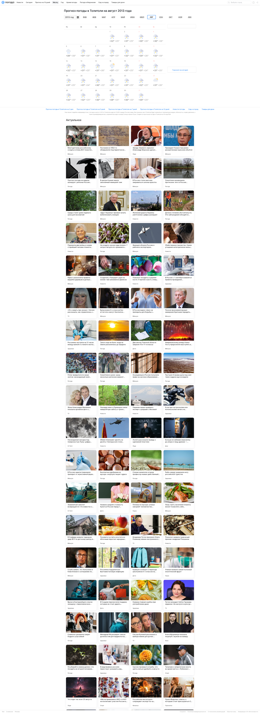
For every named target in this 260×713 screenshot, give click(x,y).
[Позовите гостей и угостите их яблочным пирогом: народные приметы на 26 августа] (114, 530)
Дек (189, 17)
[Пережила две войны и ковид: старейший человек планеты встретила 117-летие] (81, 238)
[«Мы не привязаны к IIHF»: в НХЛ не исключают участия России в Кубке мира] (114, 692)
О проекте (183, 711)
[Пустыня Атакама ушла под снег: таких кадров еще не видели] (179, 368)
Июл (142, 17)
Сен (161, 17)
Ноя (180, 17)
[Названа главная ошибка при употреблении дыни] (146, 595)
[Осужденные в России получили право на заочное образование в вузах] (146, 368)
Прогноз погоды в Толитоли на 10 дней (154, 109)
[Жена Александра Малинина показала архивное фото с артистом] (81, 400)
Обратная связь (231, 711)
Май (123, 17)
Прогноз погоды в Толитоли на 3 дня (59, 109)
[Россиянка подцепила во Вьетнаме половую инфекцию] (114, 562)
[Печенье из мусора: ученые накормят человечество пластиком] (146, 498)
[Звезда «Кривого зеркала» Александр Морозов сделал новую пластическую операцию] (146, 141)
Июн (132, 17)
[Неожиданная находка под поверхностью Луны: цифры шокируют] (81, 433)
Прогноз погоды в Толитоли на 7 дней (122, 109)
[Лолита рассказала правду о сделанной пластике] (146, 433)
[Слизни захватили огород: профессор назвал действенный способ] (146, 465)
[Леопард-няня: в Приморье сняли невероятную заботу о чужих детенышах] (114, 400)
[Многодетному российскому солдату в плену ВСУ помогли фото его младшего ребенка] (81, 141)
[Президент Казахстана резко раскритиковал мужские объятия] (179, 141)
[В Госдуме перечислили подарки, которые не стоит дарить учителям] (114, 595)
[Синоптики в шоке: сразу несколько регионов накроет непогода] (114, 368)
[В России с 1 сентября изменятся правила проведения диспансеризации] (179, 270)
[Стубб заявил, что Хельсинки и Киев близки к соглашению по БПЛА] (81, 562)
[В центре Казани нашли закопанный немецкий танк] (114, 173)
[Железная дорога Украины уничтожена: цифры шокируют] (146, 206)
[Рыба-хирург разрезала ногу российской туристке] (179, 465)
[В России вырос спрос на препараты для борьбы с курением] (146, 303)
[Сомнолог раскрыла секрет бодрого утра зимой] (81, 627)
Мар (104, 17)
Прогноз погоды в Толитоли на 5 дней (91, 109)
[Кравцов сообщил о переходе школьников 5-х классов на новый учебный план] (146, 562)
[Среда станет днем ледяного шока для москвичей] (81, 206)
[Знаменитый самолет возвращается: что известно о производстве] (81, 498)
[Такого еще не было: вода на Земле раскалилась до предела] (114, 335)
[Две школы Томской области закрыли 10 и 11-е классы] (146, 335)
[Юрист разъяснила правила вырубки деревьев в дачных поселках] (81, 270)
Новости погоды (179, 109)
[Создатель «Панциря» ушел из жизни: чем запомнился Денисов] (114, 270)
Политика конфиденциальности (197, 711)
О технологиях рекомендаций (216, 711)
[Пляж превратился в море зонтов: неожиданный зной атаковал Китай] (81, 368)
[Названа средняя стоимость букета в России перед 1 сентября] (114, 498)
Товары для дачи (208, 109)
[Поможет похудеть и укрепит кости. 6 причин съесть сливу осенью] (146, 270)
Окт (170, 17)
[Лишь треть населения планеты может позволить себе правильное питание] (179, 498)
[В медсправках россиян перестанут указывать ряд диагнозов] (114, 660)
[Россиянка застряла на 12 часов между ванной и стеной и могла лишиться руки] (81, 335)
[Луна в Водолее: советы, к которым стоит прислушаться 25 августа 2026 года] (179, 692)
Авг (151, 17)
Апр (113, 17)
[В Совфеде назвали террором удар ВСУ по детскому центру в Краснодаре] (81, 530)
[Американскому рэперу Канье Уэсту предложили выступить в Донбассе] (179, 335)
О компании (9, 711)
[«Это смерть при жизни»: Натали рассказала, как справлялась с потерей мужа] (81, 303)
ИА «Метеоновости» (252, 711)
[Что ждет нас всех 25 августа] (81, 692)
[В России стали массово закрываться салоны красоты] (146, 173)
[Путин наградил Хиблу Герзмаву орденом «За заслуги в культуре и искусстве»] (179, 595)
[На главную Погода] (9, 2)
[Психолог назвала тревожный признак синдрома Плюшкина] (179, 530)
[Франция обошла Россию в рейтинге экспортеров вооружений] (146, 238)
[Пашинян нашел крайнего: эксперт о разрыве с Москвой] (146, 400)
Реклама (17, 711)
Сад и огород (193, 109)
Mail (3, 711)
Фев (94, 17)
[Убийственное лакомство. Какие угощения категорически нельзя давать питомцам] (179, 238)
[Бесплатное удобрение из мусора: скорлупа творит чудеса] (114, 465)
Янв (85, 17)
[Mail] (3, 2)
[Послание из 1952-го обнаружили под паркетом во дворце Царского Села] (114, 141)
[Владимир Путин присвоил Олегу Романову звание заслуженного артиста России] (146, 530)
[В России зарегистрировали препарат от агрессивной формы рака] (81, 465)
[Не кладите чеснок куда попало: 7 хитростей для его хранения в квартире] (114, 238)
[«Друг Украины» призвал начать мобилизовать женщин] (114, 206)
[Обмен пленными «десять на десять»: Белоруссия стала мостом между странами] (114, 433)
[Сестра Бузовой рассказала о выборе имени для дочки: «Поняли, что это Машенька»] (146, 627)
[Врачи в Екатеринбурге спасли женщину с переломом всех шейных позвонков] (81, 595)
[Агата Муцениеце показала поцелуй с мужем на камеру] (179, 627)
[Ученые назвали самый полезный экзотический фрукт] (179, 562)
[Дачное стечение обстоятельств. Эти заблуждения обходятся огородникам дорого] (179, 206)
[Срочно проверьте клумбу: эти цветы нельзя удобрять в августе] (146, 660)
